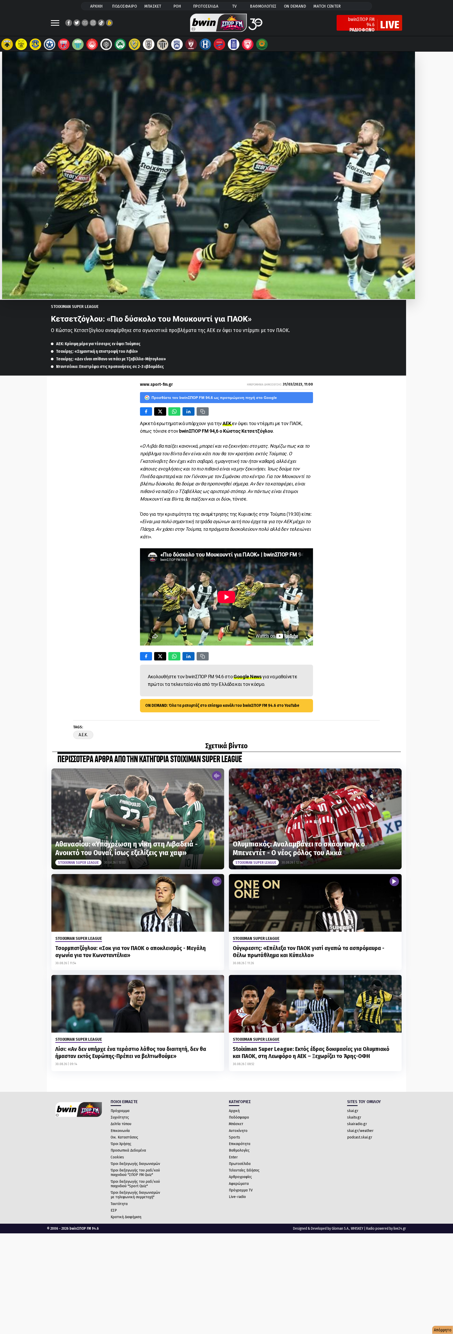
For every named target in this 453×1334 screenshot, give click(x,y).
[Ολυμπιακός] (92, 44)
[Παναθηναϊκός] (120, 44)
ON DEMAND (295, 6)
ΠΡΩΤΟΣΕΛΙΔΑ (206, 6)
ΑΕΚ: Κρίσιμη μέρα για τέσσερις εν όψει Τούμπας (98, 343)
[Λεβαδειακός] (78, 44)
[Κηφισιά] (177, 44)
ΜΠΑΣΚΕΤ (152, 6)
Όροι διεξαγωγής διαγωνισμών (135, 1163)
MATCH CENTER (327, 6)
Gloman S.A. (340, 1228)
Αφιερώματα (239, 1183)
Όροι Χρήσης (121, 1143)
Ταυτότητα (119, 1203)
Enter (233, 1157)
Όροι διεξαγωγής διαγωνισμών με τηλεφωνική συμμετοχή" (135, 1194)
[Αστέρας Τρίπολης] (35, 44)
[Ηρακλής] (205, 44)
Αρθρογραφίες (240, 1176)
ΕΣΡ (114, 1210)
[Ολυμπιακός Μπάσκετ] (248, 44)
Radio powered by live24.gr (386, 1228)
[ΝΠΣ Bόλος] (63, 44)
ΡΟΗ (177, 6)
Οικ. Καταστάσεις (124, 1137)
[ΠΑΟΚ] (148, 44)
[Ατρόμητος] (49, 44)
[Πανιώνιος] (219, 44)
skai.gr (352, 1110)
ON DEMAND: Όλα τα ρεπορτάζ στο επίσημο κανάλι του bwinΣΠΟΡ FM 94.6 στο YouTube (222, 705)
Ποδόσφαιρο (239, 1117)
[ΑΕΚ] (7, 44)
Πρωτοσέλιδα (240, 1163)
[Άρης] (21, 44)
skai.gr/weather (360, 1130)
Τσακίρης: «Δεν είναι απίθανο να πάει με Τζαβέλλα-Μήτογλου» (111, 358)
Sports (234, 1137)
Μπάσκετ (236, 1123)
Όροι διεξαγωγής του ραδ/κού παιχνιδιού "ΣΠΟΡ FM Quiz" (135, 1172)
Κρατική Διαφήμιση (126, 1216)
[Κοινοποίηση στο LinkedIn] (188, 411)
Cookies (117, 1157)
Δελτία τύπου (121, 1123)
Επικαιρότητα (239, 1143)
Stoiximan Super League (75, 306)
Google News (248, 676)
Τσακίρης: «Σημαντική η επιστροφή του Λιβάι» (97, 351)
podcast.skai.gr (359, 1137)
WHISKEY (357, 1228)
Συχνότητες (120, 1117)
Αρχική (234, 1110)
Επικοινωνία (120, 1130)
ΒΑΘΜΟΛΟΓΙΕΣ (263, 6)
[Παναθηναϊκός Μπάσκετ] (262, 44)
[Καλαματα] (163, 44)
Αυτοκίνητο (238, 1130)
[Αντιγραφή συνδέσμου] (203, 411)
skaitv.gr (354, 1117)
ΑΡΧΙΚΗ (96, 6)
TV (234, 6)
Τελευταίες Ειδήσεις (244, 1170)
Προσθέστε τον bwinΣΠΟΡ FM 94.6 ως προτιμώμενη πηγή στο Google (214, 397)
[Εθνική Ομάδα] (233, 44)
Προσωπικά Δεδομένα (128, 1150)
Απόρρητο (442, 1329)
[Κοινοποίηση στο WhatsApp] (174, 411)
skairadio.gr (357, 1123)
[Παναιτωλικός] (134, 44)
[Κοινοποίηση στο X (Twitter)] (160, 411)
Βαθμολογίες (239, 1150)
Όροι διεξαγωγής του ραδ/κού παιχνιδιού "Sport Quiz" (135, 1183)
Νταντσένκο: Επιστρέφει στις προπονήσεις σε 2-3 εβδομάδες (110, 366)
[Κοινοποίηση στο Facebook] (146, 411)
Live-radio (237, 1196)
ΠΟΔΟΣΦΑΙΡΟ (124, 6)
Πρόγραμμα (120, 1110)
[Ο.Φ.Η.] (106, 44)
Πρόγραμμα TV (241, 1190)
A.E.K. (83, 735)
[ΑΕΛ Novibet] (191, 44)
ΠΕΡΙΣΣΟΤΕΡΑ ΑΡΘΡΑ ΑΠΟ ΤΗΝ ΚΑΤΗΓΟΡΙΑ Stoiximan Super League (149, 760)
